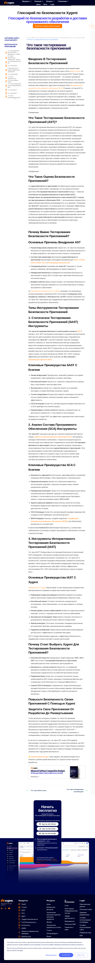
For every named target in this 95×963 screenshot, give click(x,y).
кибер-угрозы (75, 71)
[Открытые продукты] (31, 1)
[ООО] (68, 1)
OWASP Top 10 (41, 263)
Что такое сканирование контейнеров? (75, 790)
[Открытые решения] (42, 1)
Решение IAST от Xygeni (37, 588)
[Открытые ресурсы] (54, 1)
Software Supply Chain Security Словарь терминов (49, 37)
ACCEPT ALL (66, 955)
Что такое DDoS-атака (38, 790)
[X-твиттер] (5, 908)
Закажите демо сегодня (40, 757)
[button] (47, 824)
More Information (51, 955)
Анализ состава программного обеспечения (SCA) (53, 437)
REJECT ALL (81, 955)
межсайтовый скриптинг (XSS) (40, 360)
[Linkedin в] (2, 908)
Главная (29, 37)
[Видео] (9, 908)
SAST (79, 331)
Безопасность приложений (74, 37)
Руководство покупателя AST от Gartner (45, 291)
